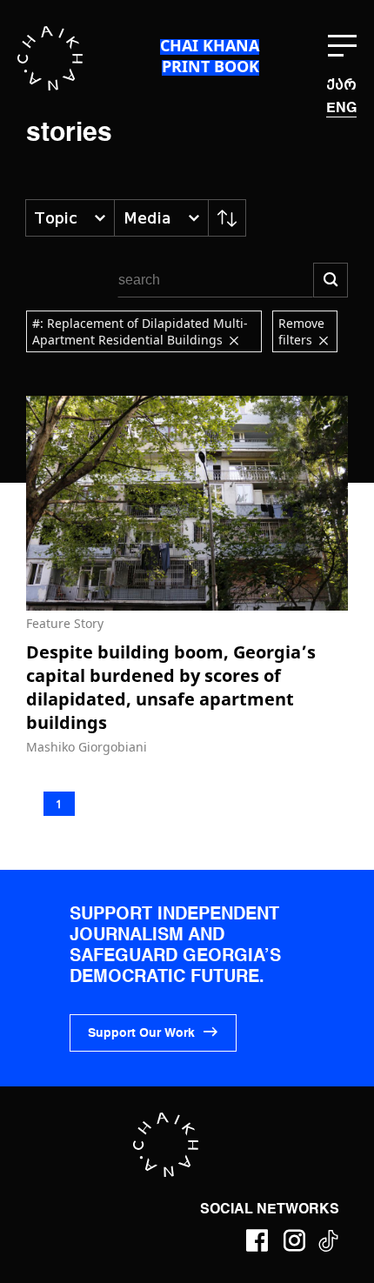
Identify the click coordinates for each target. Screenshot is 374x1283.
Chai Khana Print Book (209, 56)
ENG (341, 109)
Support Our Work (141, 1033)
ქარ (341, 85)
